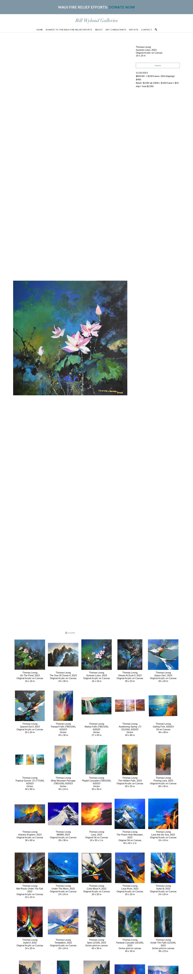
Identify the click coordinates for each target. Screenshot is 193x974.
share (71, 633)
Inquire (158, 65)
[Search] (156, 29)
